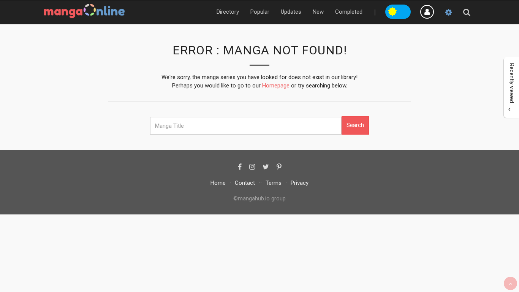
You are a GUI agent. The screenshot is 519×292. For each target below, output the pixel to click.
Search (355, 125)
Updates (291, 11)
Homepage (276, 85)
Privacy (300, 182)
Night (405, 10)
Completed (348, 11)
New (318, 11)
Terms (274, 182)
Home (218, 182)
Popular (259, 11)
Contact (245, 182)
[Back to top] (510, 283)
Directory (228, 11)
